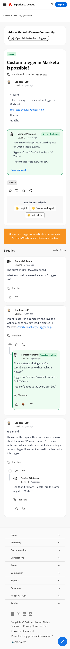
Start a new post (31, 237)
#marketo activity (19, 109)
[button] (18, 74)
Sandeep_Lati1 (22, 81)
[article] (35, 279)
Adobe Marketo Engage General (18, 15)
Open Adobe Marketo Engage (31, 38)
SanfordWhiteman (27, 133)
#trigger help (37, 109)
